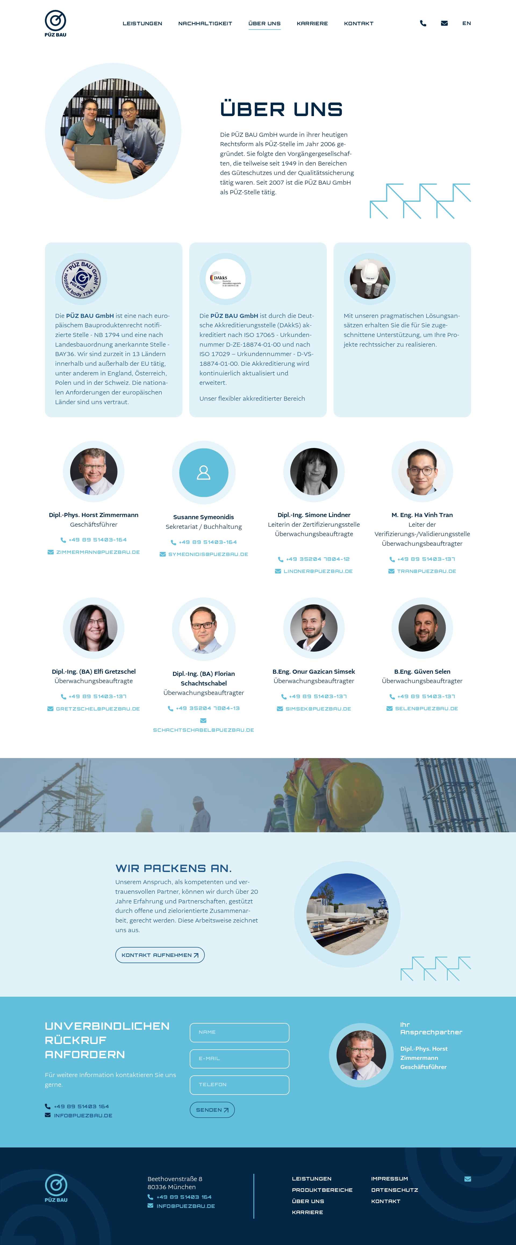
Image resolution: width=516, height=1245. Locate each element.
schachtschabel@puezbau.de (204, 730)
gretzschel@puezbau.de (98, 709)
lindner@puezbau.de (318, 571)
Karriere (307, 1212)
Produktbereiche (322, 1190)
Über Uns (308, 1201)
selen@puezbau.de (426, 708)
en (467, 23)
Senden (209, 1110)
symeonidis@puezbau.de (209, 554)
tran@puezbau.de (427, 571)
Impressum (389, 1179)
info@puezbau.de (83, 1115)
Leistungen (312, 1179)
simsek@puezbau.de (319, 709)
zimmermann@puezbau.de (98, 552)
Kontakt (386, 1201)
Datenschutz (395, 1190)
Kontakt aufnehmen (157, 955)
